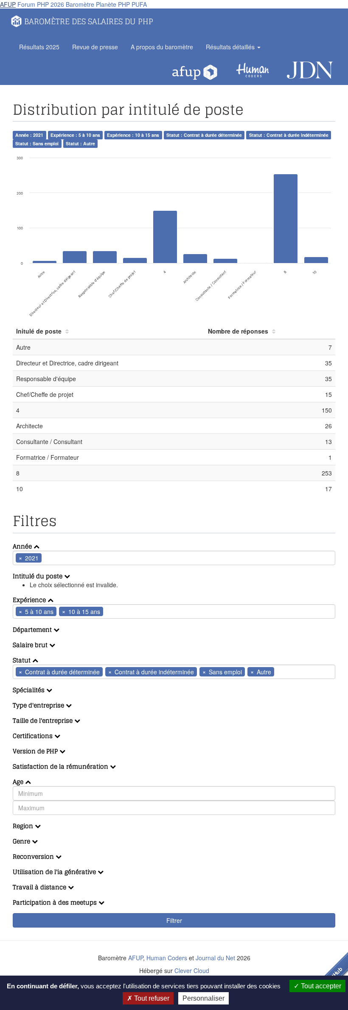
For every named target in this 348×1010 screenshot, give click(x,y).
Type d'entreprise (39, 705)
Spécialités (29, 690)
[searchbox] (56, 558)
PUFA (139, 4)
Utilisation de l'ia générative (55, 871)
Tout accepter (320, 986)
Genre (22, 841)
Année (23, 546)
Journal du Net (215, 957)
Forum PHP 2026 (40, 4)
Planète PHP (113, 4)
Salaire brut (31, 644)
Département (33, 629)
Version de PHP (36, 751)
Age (19, 781)
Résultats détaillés (231, 46)
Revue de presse (95, 46)
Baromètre (80, 4)
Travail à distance (40, 887)
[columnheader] (109, 331)
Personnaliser (203, 998)
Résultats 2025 (39, 46)
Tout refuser (150, 998)
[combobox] (174, 558)
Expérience (30, 599)
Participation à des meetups (55, 902)
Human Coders (166, 957)
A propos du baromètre (162, 46)
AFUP (8, 4)
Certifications (33, 735)
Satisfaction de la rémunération (61, 766)
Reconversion (34, 856)
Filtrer (174, 920)
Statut (22, 660)
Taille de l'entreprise (43, 720)
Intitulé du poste (38, 576)
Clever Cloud (191, 970)
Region (24, 825)
